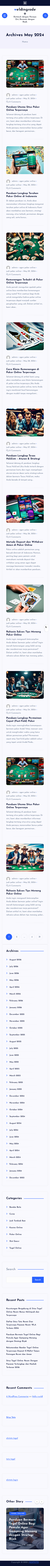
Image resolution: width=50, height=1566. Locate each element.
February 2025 (16, 1082)
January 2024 (15, 1171)
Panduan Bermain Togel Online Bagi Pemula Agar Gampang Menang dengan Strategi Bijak (23, 1338)
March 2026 (15, 994)
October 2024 (15, 1110)
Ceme (12, 1214)
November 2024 (17, 1103)
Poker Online (15, 1234)
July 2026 (13, 967)
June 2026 (14, 973)
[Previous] (37, 1502)
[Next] (42, 1502)
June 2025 (14, 1055)
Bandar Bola (15, 1207)
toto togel (10, 1459)
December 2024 (16, 1096)
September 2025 (17, 1035)
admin (15, 95)
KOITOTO (34, 1562)
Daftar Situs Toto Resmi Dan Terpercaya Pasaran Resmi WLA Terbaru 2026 (21, 1325)
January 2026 (15, 1008)
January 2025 (15, 1089)
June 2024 (14, 1137)
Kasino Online (16, 1228)
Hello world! (37, 1397)
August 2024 (15, 1123)
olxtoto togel (12, 1438)
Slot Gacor (14, 1241)
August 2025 (15, 1042)
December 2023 (16, 1178)
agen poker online (27, 95)
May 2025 (14, 1062)
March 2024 (15, 1157)
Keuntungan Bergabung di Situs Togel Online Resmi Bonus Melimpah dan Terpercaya (24, 1312)
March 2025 (14, 1076)
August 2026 (15, 960)
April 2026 (14, 987)
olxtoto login (12, 1480)
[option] (25, 1528)
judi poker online (13, 99)
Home (25, 42)
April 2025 (14, 1069)
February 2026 (16, 1001)
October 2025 (15, 1028)
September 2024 (17, 1116)
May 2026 (14, 980)
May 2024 (14, 1144)
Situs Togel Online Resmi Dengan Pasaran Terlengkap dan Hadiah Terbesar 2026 (22, 1364)
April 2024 (14, 1150)
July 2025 (13, 1048)
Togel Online (15, 1248)
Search (11, 1269)
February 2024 (16, 1164)
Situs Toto (11, 1417)
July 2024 (13, 1130)
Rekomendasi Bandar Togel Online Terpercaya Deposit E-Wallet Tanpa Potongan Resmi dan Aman (22, 1351)
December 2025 (16, 1014)
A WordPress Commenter (17, 1397)
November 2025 (16, 1021)
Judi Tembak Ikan (17, 1221)
